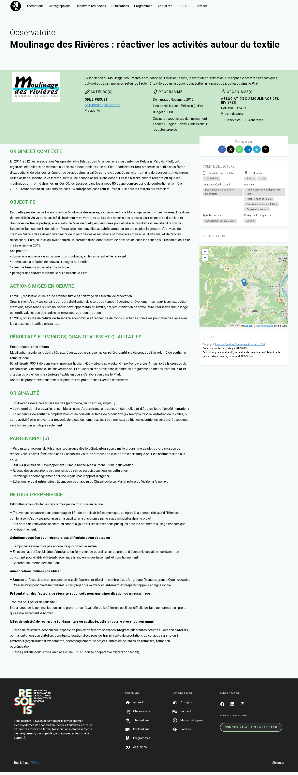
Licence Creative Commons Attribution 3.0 (240, 344)
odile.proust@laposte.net (102, 105)
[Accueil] (137, 702)
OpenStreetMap (264, 325)
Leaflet (248, 325)
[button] (222, 149)
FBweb (35, 763)
